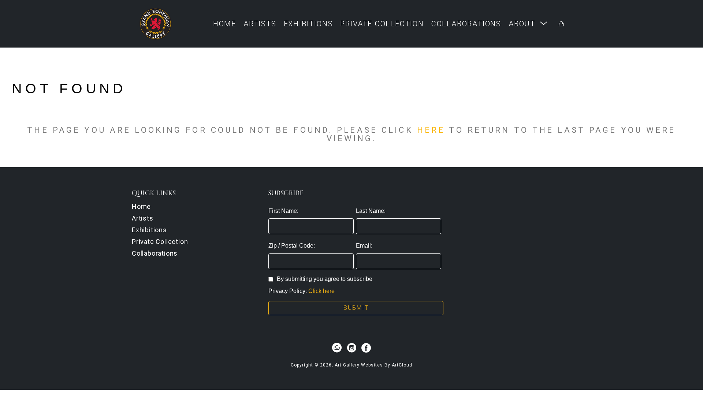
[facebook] (366, 348)
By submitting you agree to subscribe (324, 279)
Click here (321, 291)
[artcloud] (337, 348)
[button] (528, 23)
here (431, 130)
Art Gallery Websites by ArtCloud (373, 365)
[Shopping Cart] (561, 24)
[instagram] (351, 348)
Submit (356, 307)
